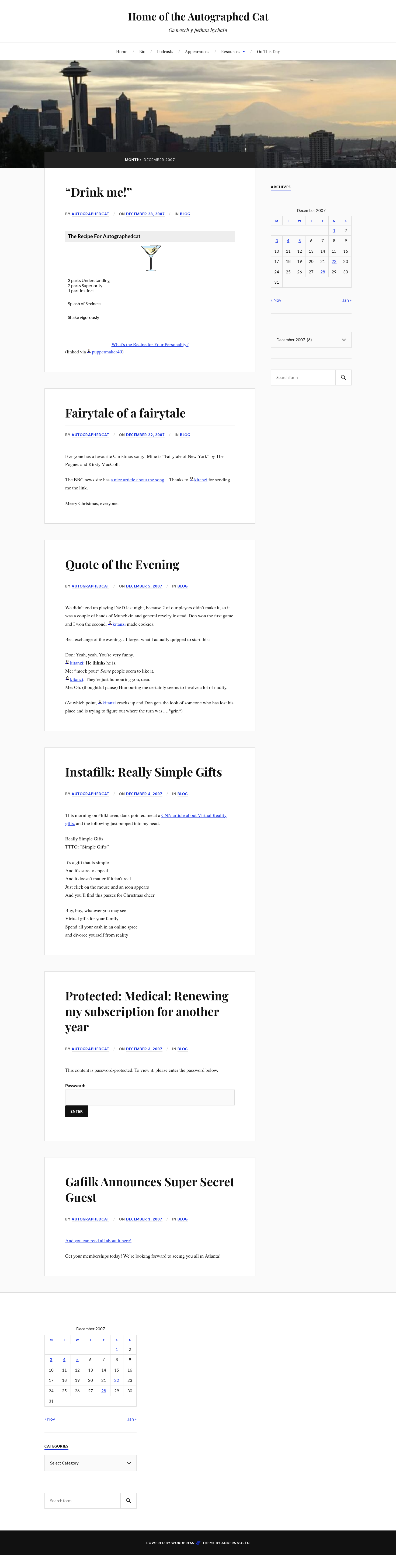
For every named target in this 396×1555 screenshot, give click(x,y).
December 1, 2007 (144, 1219)
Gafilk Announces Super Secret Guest (149, 1189)
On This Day (268, 51)
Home (121, 51)
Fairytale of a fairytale (125, 412)
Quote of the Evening (122, 564)
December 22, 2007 (145, 435)
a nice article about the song (137, 479)
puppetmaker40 (107, 351)
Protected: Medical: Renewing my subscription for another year (146, 1010)
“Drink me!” (98, 192)
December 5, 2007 (144, 586)
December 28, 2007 (145, 214)
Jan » (347, 299)
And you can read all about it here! (98, 1240)
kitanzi (200, 479)
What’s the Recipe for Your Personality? (150, 344)
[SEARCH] (343, 377)
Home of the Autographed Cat (198, 16)
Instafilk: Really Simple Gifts (143, 772)
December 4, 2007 (144, 794)
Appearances (197, 51)
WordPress (182, 1543)
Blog (185, 214)
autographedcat (90, 214)
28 (322, 272)
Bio (142, 51)
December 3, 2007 (144, 1049)
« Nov (276, 299)
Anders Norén (235, 1543)
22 (334, 261)
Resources (230, 51)
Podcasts (165, 51)
